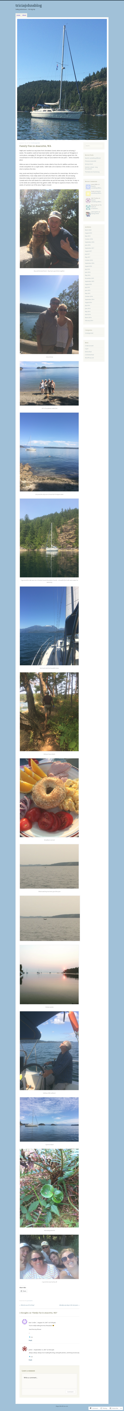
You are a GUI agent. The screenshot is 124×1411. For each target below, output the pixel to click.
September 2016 (89, 263)
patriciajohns (35, 143)
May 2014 (87, 311)
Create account (89, 346)
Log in (86, 349)
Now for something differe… (96, 187)
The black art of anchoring (92, 172)
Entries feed (88, 352)
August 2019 (88, 233)
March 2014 (88, 317)
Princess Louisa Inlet (90, 161)
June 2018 (87, 245)
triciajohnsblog (29, 5)
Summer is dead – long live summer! (91, 168)
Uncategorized (89, 333)
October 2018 (89, 239)
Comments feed (89, 355)
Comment (70, 1392)
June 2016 (87, 272)
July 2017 (87, 254)
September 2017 (89, 248)
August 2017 (88, 251)
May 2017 (87, 257)
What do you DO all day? (26, 1305)
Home (18, 15)
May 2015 (87, 293)
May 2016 (87, 275)
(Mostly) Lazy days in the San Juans (69, 1305)
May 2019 (87, 236)
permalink (29, 1300)
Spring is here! (89, 164)
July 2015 (87, 287)
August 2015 (88, 284)
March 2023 (88, 230)
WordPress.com (89, 358)
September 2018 (89, 242)
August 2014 (88, 302)
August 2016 (88, 266)
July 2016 (87, 269)
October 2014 (89, 296)
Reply (30, 1340)
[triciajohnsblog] (62, 79)
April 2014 (88, 314)
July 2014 (87, 305)
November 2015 (89, 278)
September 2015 (89, 281)
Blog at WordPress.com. (62, 1406)
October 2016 (89, 260)
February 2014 (89, 320)
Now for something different (93, 158)
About (24, 15)
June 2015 (87, 290)
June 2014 (87, 308)
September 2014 (89, 299)
